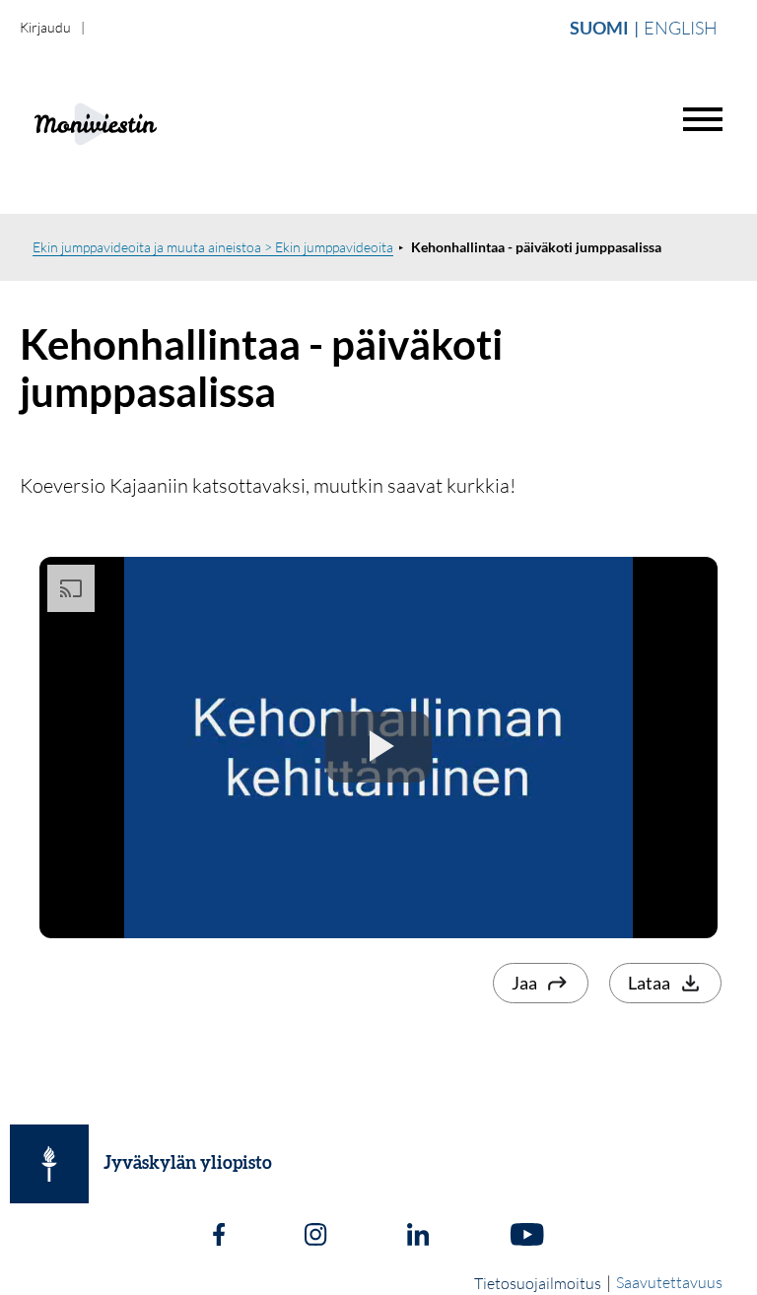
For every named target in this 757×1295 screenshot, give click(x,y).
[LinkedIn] (418, 1237)
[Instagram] (315, 1237)
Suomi (599, 27)
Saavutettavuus (669, 1282)
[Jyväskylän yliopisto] (49, 1164)
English (681, 27)
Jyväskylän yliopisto (187, 1164)
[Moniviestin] (144, 121)
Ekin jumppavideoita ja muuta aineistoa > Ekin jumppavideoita (213, 247)
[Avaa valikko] (703, 119)
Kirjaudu (45, 27)
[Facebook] (219, 1237)
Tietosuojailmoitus (537, 1283)
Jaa (524, 982)
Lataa (649, 982)
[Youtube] (527, 1237)
